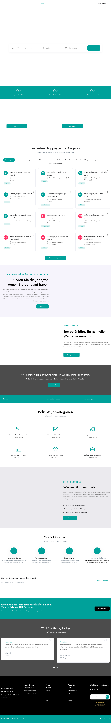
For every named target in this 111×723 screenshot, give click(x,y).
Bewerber (56, 3)
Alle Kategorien (9, 160)
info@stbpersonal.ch (6, 697)
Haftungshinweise (72, 691)
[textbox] (52, 48)
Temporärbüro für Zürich (30, 694)
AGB (69, 694)
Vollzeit (7, 183)
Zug (69, 178)
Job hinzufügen (102, 3)
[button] (55, 258)
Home (42, 3)
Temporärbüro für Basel (29, 687)
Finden (93, 48)
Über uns (48, 3)
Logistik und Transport (100, 160)
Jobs (71, 3)
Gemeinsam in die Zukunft (97, 558)
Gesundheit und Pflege (82, 160)
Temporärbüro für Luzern (30, 691)
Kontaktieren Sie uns (14, 558)
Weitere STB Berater (102, 580)
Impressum (70, 700)
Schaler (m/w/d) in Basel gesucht (21, 194)
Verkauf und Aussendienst (55, 163)
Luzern (13, 180)
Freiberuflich (46, 205)
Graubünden (89, 180)
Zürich (50, 201)
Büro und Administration (45, 160)
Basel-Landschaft (16, 199)
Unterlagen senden (41, 558)
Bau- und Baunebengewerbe (26, 160)
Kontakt (76, 3)
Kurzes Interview (69, 558)
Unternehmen (64, 3)
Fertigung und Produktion (64, 160)
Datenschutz (71, 697)
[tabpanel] (28, 649)
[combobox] (52, 48)
